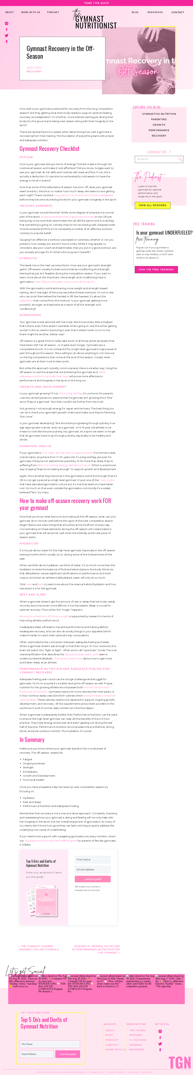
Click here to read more (67, 658)
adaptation (27, 300)
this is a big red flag (70, 393)
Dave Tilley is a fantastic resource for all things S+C (64, 281)
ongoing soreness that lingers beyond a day (67, 216)
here (29, 584)
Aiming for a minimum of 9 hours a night (44, 616)
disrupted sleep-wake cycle (81, 654)
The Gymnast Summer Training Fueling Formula (38, 948)
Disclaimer (133, 1072)
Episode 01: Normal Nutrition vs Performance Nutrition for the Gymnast (96, 949)
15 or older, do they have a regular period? (67, 452)
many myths (106, 480)
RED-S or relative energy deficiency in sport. (64, 465)
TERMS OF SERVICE (116, 1072)
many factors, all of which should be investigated (83, 195)
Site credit (147, 1072)
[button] (44, 900)
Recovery (34, 71)
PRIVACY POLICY (97, 1072)
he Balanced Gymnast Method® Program (51, 840)
